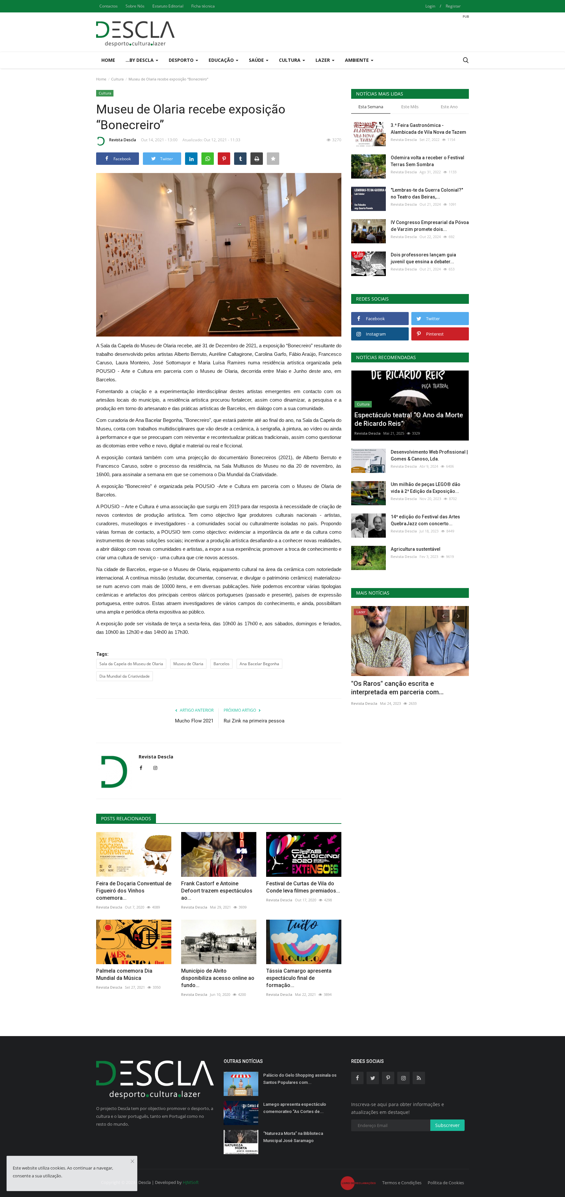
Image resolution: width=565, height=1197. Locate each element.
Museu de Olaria (188, 664)
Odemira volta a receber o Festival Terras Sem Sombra (427, 161)
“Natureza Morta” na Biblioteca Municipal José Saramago (293, 1137)
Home (108, 60)
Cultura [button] (290, 60)
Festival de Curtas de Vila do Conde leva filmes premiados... (303, 887)
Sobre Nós (135, 6)
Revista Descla (122, 140)
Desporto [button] (182, 60)
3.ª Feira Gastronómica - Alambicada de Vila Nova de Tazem (428, 129)
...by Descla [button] (140, 60)
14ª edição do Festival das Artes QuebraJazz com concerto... (425, 520)
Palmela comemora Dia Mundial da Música (124, 974)
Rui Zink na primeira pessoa (254, 721)
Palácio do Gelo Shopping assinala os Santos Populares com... (299, 1079)
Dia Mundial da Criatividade (124, 676)
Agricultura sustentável (415, 549)
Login (430, 6)
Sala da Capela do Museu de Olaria (131, 664)
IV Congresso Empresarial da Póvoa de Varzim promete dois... (430, 226)
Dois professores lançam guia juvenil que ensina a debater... (423, 258)
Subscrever (447, 1125)
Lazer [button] (323, 60)
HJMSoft (191, 1182)
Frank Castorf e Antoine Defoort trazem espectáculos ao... (216, 890)
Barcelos (222, 664)
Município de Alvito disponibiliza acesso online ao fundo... (217, 978)
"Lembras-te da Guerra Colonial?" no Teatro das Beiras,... (427, 193)
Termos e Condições (401, 1183)
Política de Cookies (446, 1183)
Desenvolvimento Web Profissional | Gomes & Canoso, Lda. (429, 455)
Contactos (108, 6)
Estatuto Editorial (167, 6)
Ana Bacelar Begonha (259, 664)
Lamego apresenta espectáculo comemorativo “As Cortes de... (294, 1108)
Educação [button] (222, 60)
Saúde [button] (257, 60)
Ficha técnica (203, 6)
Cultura (117, 79)
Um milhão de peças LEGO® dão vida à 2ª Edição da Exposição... (425, 488)
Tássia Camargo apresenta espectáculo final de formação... (299, 978)
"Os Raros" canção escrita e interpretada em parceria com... (397, 688)
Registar (453, 6)
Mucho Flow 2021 (194, 721)
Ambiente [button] (357, 60)
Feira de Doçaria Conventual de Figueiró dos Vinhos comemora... (133, 890)
